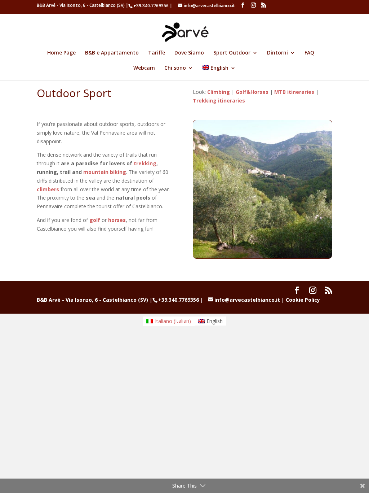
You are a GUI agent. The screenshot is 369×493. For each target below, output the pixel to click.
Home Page (61, 53)
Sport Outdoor (231, 53)
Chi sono (175, 68)
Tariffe (156, 53)
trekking (145, 163)
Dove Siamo (189, 53)
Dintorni (277, 53)
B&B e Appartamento (112, 53)
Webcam (144, 68)
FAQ (309, 53)
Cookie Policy (303, 299)
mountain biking (104, 172)
